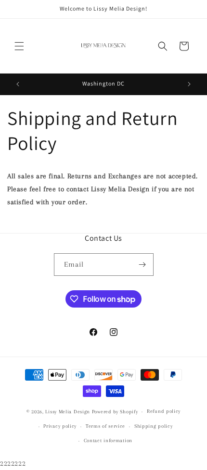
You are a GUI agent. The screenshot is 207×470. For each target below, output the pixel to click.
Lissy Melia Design (67, 411)
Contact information (108, 440)
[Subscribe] (142, 264)
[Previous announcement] (17, 84)
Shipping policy (153, 426)
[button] (19, 46)
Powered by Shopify (115, 411)
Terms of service (105, 426)
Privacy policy (60, 426)
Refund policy (164, 411)
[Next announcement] (189, 84)
